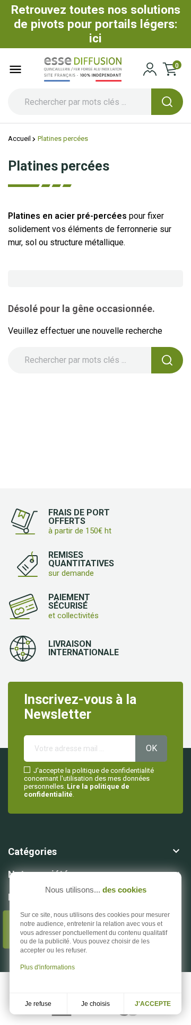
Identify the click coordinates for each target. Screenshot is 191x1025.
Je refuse (38, 1004)
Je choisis (95, 1004)
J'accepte (153, 1004)
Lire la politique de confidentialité (76, 790)
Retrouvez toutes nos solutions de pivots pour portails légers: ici (95, 24)
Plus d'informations (47, 967)
